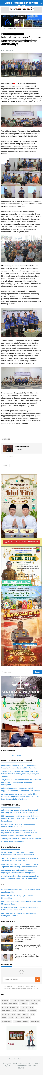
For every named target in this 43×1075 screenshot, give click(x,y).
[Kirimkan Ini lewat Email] (3, 439)
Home (4, 28)
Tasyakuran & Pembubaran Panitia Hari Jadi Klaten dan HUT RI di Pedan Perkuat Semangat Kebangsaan (21, 782)
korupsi (25, 1021)
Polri (19, 1014)
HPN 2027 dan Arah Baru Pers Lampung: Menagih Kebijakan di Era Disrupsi (27, 956)
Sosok (11, 1018)
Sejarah (25, 1014)
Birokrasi (5, 1000)
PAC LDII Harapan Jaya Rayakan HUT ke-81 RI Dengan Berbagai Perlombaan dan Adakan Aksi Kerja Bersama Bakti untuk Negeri (19, 796)
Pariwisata (21, 1011)
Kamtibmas (13, 1004)
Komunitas (33, 1004)
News (31, 1007)
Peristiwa (5, 1014)
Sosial (4, 1018)
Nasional (24, 1007)
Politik (13, 1014)
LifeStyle (5, 1007)
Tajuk (22, 1018)
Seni (32, 1014)
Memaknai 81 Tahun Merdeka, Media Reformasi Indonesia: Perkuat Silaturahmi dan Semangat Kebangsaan (27, 938)
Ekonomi (37, 1000)
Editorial (29, 1000)
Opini (14, 1011)
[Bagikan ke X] (7, 439)
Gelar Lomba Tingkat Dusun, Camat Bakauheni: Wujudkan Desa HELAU (27, 927)
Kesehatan (23, 1004)
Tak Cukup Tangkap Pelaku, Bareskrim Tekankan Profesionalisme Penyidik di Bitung (28, 947)
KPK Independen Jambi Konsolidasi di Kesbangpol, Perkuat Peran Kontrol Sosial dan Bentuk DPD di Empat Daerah (20, 818)
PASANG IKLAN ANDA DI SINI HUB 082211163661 (23, 542)
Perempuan (32, 1011)
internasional (7, 1021)
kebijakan (17, 1021)
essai (28, 1018)
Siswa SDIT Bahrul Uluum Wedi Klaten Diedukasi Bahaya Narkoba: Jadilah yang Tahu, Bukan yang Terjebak (20, 773)
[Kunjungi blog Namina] (21, 1038)
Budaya (13, 1000)
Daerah (21, 1000)
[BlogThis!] (5, 439)
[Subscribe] (37, 979)
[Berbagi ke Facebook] (9, 439)
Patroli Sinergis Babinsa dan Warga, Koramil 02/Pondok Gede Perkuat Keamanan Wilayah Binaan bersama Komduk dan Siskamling (19, 832)
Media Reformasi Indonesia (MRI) (27, 1064)
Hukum (4, 1004)
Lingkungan (14, 1007)
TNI (17, 1018)
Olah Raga (6, 1011)
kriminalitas (35, 1021)
